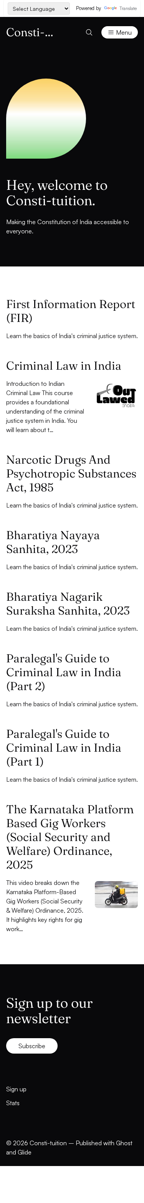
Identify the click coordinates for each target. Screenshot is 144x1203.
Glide (24, 1152)
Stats (13, 1103)
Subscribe (31, 1046)
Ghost (124, 1143)
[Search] (89, 32)
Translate (127, 8)
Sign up (16, 1089)
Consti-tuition (48, 1143)
